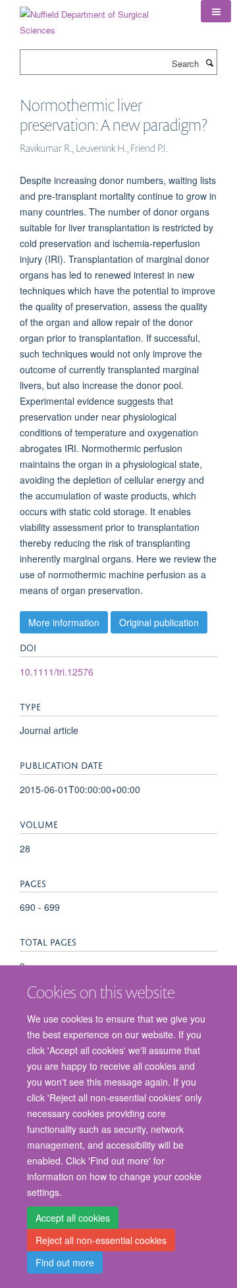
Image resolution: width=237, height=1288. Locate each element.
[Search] (209, 62)
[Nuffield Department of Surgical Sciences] (100, 17)
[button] (216, 11)
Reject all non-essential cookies (101, 1240)
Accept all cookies (73, 1217)
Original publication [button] (159, 622)
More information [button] (63, 622)
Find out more (65, 1262)
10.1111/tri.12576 (56, 671)
